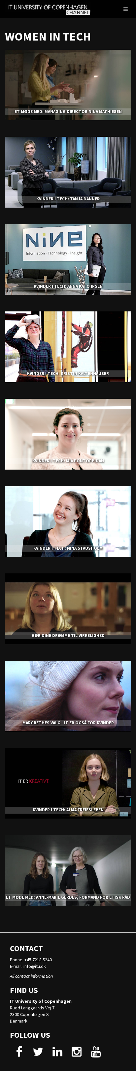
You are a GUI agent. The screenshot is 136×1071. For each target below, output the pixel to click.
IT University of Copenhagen (41, 1001)
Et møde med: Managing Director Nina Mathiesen (68, 111)
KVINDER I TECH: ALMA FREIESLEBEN (68, 810)
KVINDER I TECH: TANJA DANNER (68, 199)
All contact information (31, 976)
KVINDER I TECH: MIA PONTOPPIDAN (68, 461)
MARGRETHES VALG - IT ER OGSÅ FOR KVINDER (68, 723)
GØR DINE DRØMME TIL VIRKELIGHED (68, 635)
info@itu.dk (34, 966)
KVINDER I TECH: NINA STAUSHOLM (68, 548)
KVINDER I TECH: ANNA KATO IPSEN (68, 286)
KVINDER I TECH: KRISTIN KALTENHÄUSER (68, 373)
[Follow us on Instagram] (76, 1054)
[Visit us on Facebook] (19, 1054)
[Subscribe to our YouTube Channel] (95, 1054)
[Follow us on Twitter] (38, 1054)
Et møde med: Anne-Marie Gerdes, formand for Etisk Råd (68, 897)
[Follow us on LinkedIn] (57, 1054)
